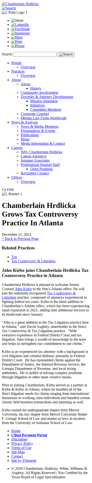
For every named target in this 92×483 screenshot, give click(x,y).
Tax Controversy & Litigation (33, 261)
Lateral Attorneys (33, 156)
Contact (17, 456)
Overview (28, 67)
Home (16, 431)
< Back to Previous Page (20, 239)
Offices (16, 177)
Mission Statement (44, 101)
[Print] (16, 42)
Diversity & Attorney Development (47, 97)
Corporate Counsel (35, 114)
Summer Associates (35, 160)
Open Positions (41, 169)
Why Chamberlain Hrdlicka (41, 152)
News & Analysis (24, 122)
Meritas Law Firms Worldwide (44, 118)
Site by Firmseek (23, 460)
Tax (14, 257)
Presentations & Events (38, 131)
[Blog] (16, 37)
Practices (18, 71)
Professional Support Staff (40, 165)
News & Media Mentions (40, 126)
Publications (30, 135)
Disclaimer (19, 439)
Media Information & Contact (43, 143)
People (16, 63)
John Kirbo (23, 289)
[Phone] (18, 46)
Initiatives (37, 105)
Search (7, 54)
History (35, 88)
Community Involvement (39, 93)
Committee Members (45, 109)
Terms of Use (21, 448)
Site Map (18, 452)
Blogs (25, 139)
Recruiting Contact (35, 173)
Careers (17, 148)
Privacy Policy (22, 444)
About (16, 80)
